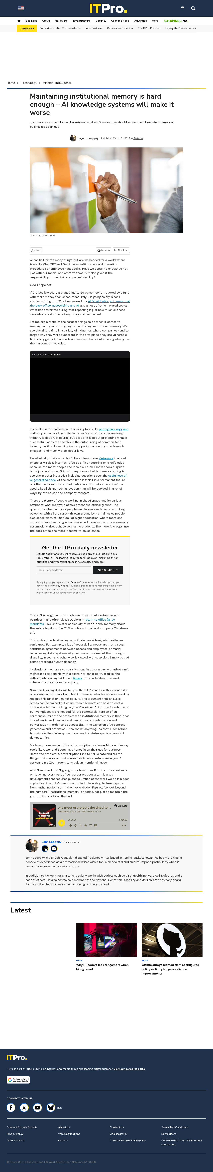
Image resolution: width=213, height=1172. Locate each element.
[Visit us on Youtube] (37, 1108)
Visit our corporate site (129, 1069)
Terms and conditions (175, 1127)
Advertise (140, 21)
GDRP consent (16, 1140)
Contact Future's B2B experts (128, 1140)
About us (64, 1127)
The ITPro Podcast (149, 28)
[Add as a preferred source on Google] (18, 1080)
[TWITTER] (46, 848)
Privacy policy (15, 1134)
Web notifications (69, 1134)
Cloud (46, 21)
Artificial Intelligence (57, 83)
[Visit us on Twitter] (24, 1108)
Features (138, 138)
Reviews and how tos (120, 28)
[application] (80, 386)
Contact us (117, 1127)
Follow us (105, 250)
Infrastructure (82, 21)
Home (11, 83)
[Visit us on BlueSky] (49, 1108)
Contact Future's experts (22, 1127)
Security (101, 21)
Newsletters (168, 1134)
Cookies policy (118, 1134)
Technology (29, 83)
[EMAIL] (55, 848)
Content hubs (120, 21)
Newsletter (123, 250)
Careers (63, 1140)
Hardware (61, 21)
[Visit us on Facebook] (11, 1108)
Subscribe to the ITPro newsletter (60, 28)
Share (38, 250)
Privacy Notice (60, 585)
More (155, 21)
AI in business (94, 28)
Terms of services (81, 582)
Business (31, 21)
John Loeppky (90, 138)
